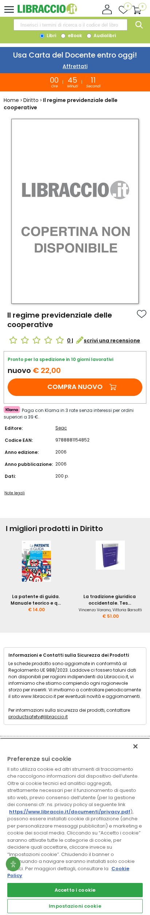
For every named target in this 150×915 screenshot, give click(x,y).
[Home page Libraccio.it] (47, 12)
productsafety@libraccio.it (38, 717)
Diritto (31, 100)
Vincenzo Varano (95, 610)
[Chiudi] (135, 746)
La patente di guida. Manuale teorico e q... (36, 599)
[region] (75, 826)
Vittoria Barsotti (127, 610)
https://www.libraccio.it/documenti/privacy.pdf (69, 811)
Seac (61, 428)
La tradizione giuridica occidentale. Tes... (109, 599)
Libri (51, 35)
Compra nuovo (75, 386)
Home (11, 100)
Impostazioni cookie (75, 906)
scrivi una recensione (112, 340)
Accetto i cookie (75, 890)
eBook (74, 35)
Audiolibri (104, 35)
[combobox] (70, 25)
